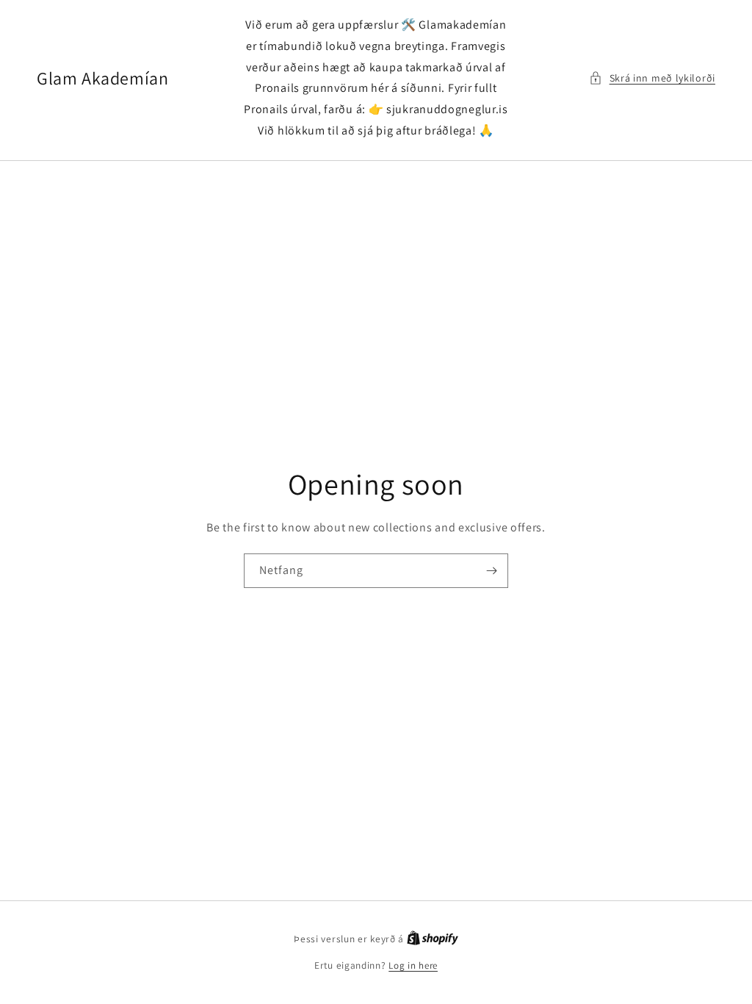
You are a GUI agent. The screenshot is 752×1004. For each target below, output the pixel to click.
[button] (652, 78)
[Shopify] (432, 939)
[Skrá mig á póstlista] (491, 570)
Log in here (413, 965)
